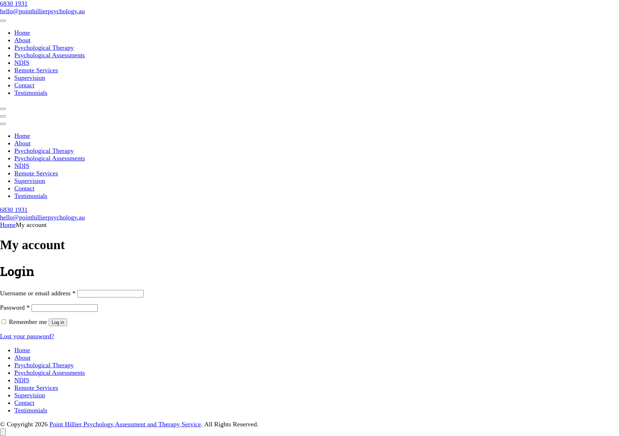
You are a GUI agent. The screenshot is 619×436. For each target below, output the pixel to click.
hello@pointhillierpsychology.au (42, 11)
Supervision (29, 77)
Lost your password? (27, 336)
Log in (58, 322)
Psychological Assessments (49, 55)
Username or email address (38, 293)
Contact (24, 85)
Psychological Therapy (44, 47)
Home (22, 32)
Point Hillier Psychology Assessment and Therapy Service (125, 424)
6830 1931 (14, 3)
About (22, 40)
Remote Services (36, 70)
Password (15, 307)
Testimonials (30, 92)
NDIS (21, 62)
